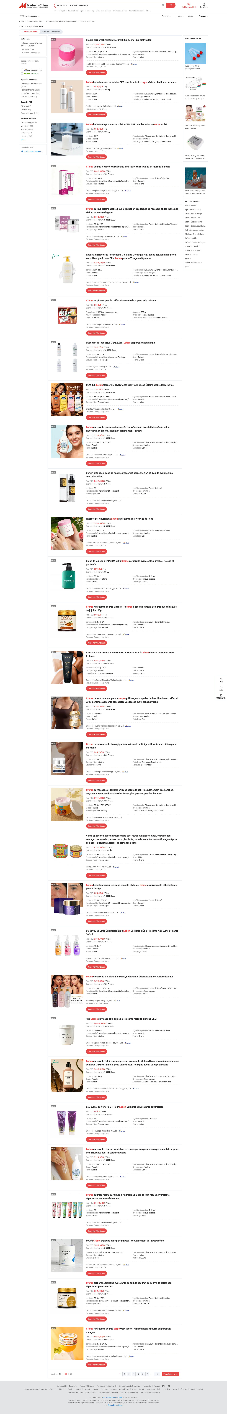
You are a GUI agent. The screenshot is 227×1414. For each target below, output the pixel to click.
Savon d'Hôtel (73, 11)
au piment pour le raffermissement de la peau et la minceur (121, 300)
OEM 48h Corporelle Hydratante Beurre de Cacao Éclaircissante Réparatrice (130, 385)
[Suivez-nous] (169, 1386)
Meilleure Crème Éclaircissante (197, 234)
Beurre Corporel (191, 254)
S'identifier (204, 7)
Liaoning (26, 136)
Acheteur (165, 16)
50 (71, 1374)
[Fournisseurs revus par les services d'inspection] (32, 70)
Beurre (187, 258)
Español (87, 1389)
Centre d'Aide (61, 1386)
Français (78, 1389)
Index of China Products (129, 1392)
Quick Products (90, 1392)
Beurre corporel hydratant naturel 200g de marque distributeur (119, 40)
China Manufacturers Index (108, 1392)
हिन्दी (158, 1389)
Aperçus (157, 1386)
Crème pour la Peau (120, 11)
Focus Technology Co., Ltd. (112, 1397)
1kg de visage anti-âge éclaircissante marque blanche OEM (121, 1018)
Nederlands (150, 1389)
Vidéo (53, 39)
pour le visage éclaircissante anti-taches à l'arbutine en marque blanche (128, 166)
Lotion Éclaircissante (193, 262)
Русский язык (124, 1389)
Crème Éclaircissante (136, 11)
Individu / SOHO (29, 96)
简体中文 (52, 1389)
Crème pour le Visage (103, 11)
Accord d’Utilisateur (87, 1386)
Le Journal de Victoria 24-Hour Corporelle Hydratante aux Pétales (124, 1106)
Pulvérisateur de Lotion (194, 230)
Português (104, 1389)
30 (66, 1374)
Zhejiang (27, 129)
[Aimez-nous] (163, 1386)
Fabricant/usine (30, 90)
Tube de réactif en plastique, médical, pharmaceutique (192, 69)
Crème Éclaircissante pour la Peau (199, 242)
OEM (26, 109)
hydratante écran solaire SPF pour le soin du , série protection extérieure (131, 82)
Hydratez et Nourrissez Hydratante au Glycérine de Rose (119, 518)
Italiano (114, 1389)
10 (60, 1374)
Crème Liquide (191, 238)
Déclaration (73, 1386)
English (44, 1389)
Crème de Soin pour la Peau (196, 226)
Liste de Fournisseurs (51, 32)
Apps (190, 16)
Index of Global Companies (150, 1392)
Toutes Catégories (29, 16)
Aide (180, 16)
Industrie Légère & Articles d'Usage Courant (31, 44)
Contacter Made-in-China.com (129, 1386)
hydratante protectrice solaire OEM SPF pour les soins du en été (126, 124)
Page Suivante (169, 1374)
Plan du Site (147, 1386)
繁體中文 (61, 1389)
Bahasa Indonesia (196, 1389)
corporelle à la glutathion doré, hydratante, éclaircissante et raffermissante (129, 976)
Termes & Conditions (115, 1405)
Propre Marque (30, 113)
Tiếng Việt (183, 1389)
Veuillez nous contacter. (33, 151)
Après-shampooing (87, 11)
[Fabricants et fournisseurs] (33, 5)
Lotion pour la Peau (193, 250)
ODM (26, 106)
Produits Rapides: (60, 11)
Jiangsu (27, 126)
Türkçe (174, 1389)
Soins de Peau (28, 49)
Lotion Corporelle (192, 246)
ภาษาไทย (166, 1389)
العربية (141, 1389)
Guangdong (29, 122)
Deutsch (95, 1389)
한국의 (134, 1389)
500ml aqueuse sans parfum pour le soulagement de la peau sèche (125, 1240)
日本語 (70, 1389)
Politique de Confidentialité (106, 1386)
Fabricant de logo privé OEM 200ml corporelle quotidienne (120, 342)
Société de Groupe (30, 93)
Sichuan (26, 132)
